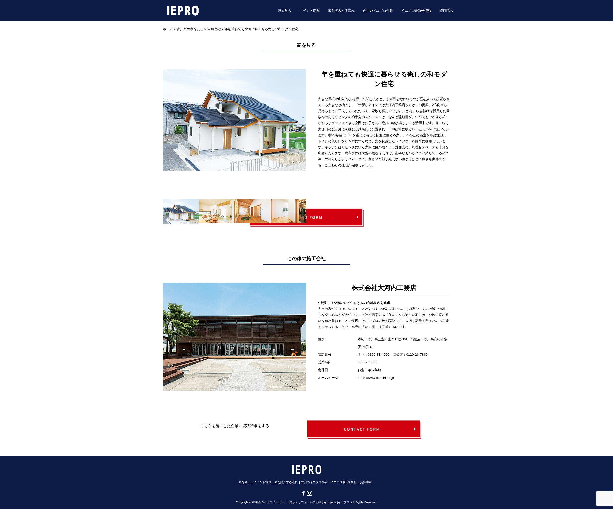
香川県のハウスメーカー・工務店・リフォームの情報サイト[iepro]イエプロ (300, 502)
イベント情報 (310, 10)
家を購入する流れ (341, 10)
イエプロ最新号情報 (416, 10)
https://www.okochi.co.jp (376, 378)
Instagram (308, 493)
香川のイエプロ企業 (378, 10)
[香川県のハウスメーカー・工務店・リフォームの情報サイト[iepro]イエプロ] (183, 10)
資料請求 (446, 10)
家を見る (284, 10)
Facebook (302, 493)
